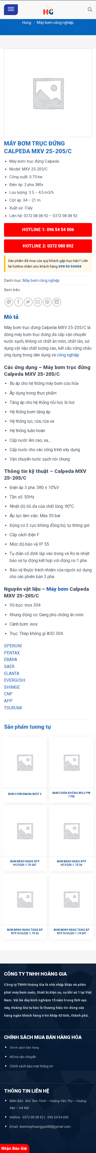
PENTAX (12, 652)
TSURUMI (13, 707)
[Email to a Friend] (37, 302)
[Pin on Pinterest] (47, 302)
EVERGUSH (14, 680)
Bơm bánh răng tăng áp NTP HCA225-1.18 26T (71, 931)
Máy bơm (57, 589)
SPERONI (13, 645)
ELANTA (11, 673)
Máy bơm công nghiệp (55, 22)
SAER (9, 666)
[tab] (48, 317)
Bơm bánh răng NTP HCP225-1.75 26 (71, 863)
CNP (8, 693)
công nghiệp (68, 354)
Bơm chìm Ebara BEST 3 (24, 794)
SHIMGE (12, 687)
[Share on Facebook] (18, 302)
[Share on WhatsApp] (9, 302)
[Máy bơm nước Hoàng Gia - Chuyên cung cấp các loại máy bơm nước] (48, 9)
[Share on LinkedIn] (57, 302)
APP (8, 700)
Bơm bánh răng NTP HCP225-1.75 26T (24, 863)
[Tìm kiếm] (90, 9)
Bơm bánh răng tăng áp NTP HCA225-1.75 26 (25, 931)
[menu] (11, 10)
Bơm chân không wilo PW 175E (71, 794)
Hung (26, 22)
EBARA (10, 659)
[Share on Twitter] (28, 302)
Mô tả (11, 317)
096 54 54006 (69, 266)
